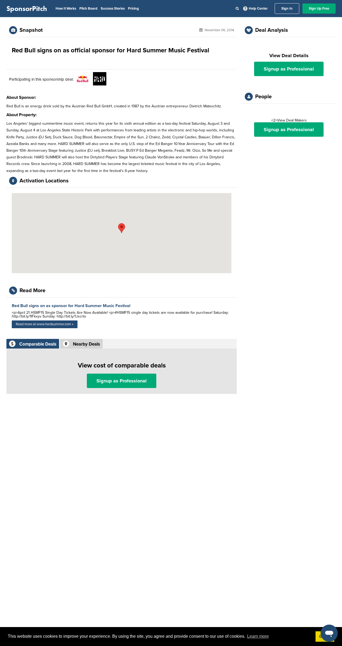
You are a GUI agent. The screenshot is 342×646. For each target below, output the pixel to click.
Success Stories (113, 8)
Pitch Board (88, 8)
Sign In (287, 8)
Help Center (258, 8)
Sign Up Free (319, 8)
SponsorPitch (26, 8)
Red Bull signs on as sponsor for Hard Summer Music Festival (71, 305)
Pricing (133, 8)
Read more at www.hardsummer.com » (44, 324)
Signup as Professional (121, 381)
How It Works (66, 8)
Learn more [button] (258, 636)
